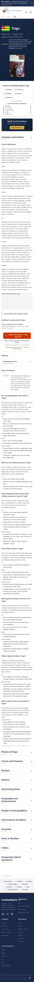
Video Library (8, 881)
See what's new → (7, 5)
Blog (28, 887)
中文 (2, 959)
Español (3, 953)
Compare (20, 881)
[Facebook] (3, 914)
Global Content (12, 884)
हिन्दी (2, 962)
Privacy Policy (5, 929)
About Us (4, 923)
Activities (25, 884)
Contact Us (4, 926)
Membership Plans (23, 912)
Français (3, 956)
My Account (21, 909)
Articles (29, 881)
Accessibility (4, 935)
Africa (9, 16)
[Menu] (31, 12)
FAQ (19, 923)
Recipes (19, 887)
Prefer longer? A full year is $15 (14, 347)
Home (3, 16)
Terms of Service (6, 932)
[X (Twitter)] (7, 914)
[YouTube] (12, 914)
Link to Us (21, 941)
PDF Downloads (6, 965)
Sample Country (23, 929)
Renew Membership (24, 906)
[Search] (26, 12)
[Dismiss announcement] (32, 3)
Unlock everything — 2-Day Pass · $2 (17, 336)
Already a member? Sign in (20, 348)
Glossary (25, 889)
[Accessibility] (29, 977)
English (3, 950)
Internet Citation (13, 889)
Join (19, 903)
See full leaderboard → (17, 101)
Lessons (9, 887)
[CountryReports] (11, 10)
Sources (20, 938)
